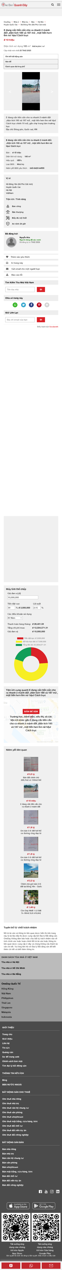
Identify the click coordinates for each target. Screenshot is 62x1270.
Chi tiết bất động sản (14, 56)
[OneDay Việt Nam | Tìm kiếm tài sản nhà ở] (14, 5)
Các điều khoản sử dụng (19, 614)
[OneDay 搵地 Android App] (43, 1205)
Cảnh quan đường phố (15, 66)
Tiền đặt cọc (14, 603)
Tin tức (6, 1047)
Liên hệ (5, 1043)
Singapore (7, 1007)
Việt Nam (6, 993)
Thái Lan (6, 1002)
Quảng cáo (7, 1052)
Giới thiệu (7, 1038)
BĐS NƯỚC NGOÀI (12, 1084)
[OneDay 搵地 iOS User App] (18, 1205)
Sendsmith (53, 327)
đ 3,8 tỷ (31, 774)
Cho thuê (11, 1099)
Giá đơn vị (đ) (14, 593)
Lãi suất (37, 603)
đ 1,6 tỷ (31, 827)
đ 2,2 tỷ (31, 880)
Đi (41, 289)
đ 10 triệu (31, 800)
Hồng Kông (7, 988)
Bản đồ (8, 61)
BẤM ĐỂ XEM (31, 711)
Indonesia (7, 1016)
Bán (9, 1149)
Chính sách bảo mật (12, 1061)
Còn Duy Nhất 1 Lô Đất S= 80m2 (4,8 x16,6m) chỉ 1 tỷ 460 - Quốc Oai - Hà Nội (31, 914)
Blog (4, 1080)
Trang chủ (7, 1034)
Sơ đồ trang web (10, 1056)
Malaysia (6, 1012)
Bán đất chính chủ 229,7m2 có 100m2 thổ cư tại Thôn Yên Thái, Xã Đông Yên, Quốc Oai (31, 781)
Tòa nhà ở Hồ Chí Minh (13, 968)
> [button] (52, 91)
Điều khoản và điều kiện (47, 1256)
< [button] (10, 91)
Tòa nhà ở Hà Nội (10, 962)
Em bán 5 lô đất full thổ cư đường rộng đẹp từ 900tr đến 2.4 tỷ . (31, 833)
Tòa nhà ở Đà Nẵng (11, 974)
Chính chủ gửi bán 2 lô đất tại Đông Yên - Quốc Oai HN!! (31, 886)
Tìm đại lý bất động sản (14, 1065)
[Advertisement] (31, 362)
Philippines (7, 998)
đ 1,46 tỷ (31, 907)
